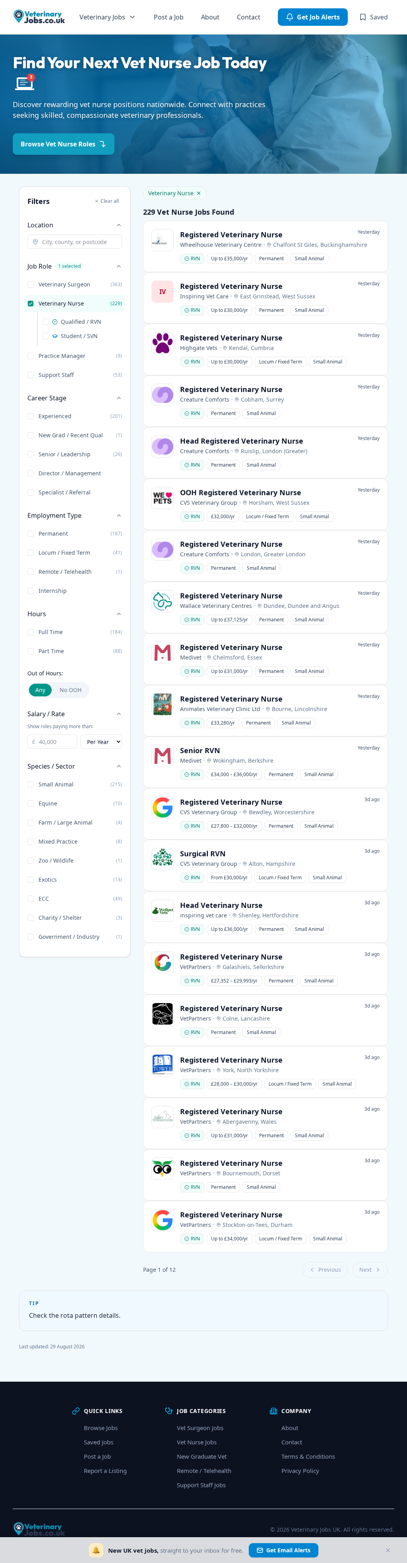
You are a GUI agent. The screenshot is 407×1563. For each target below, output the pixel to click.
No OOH (70, 690)
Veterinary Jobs (102, 17)
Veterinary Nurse (171, 193)
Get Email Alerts (288, 1550)
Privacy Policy (300, 1471)
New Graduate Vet (202, 1456)
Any (40, 690)
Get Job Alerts (318, 17)
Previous (329, 1269)
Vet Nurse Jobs (197, 1442)
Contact (248, 17)
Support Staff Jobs (201, 1485)
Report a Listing (105, 1471)
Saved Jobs (98, 1442)
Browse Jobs (101, 1428)
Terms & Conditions (308, 1456)
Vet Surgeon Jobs (200, 1428)
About (210, 17)
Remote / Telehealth (204, 1471)
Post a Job (169, 17)
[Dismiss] (388, 1550)
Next (365, 1269)
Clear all (110, 201)
